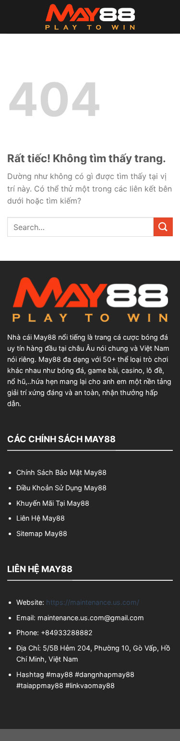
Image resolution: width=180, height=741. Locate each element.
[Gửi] (163, 226)
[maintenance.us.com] (90, 17)
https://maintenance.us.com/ (92, 602)
